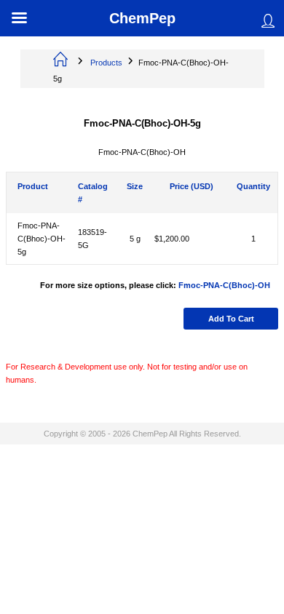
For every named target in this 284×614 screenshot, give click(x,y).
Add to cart (231, 318)
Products (106, 62)
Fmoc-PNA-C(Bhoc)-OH (224, 285)
